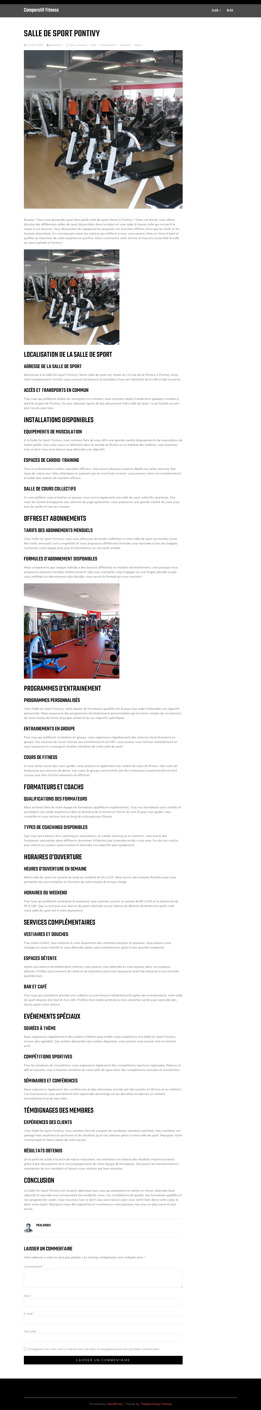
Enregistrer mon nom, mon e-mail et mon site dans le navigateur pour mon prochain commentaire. (94, 1349)
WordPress (115, 1404)
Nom (28, 1296)
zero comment (78, 45)
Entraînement (108, 45)
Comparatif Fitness (41, 10)
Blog (230, 10)
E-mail (29, 1313)
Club (215, 10)
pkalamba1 (56, 45)
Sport (138, 45)
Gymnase (125, 45)
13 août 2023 (35, 45)
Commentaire (34, 1266)
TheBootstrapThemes (156, 1404)
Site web (30, 1331)
